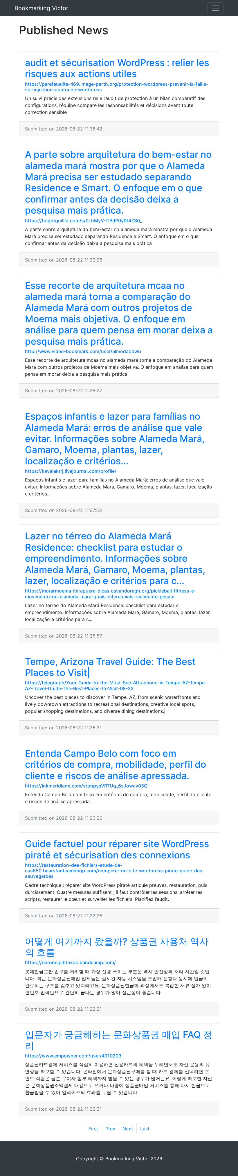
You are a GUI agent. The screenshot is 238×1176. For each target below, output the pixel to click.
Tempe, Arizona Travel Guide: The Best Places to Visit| (110, 667)
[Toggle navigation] (215, 8)
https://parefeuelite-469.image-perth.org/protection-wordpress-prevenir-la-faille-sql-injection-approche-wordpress (116, 86)
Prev (110, 1129)
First (93, 1129)
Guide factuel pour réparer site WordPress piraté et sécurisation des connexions (117, 849)
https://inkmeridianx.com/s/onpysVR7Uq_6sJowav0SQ (86, 786)
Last (144, 1129)
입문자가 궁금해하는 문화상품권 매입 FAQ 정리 (118, 1040)
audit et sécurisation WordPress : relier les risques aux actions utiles (117, 68)
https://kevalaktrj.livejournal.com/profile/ (70, 471)
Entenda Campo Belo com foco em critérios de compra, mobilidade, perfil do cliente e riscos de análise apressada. (115, 764)
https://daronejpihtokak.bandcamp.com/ (70, 962)
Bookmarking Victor (41, 8)
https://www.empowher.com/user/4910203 (73, 1056)
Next (127, 1129)
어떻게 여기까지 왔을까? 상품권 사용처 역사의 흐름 (117, 947)
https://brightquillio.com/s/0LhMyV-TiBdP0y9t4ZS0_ (83, 220)
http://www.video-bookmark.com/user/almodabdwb (83, 351)
